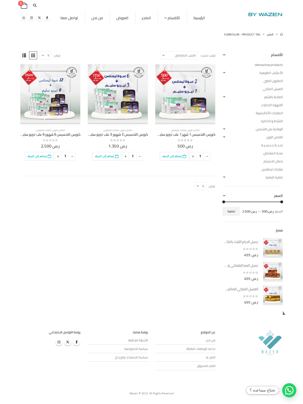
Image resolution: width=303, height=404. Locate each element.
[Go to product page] (185, 94)
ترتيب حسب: (207, 55)
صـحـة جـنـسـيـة (272, 145)
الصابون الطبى (273, 81)
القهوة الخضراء (272, 105)
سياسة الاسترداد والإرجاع (131, 357)
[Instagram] (31, 17)
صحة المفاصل (273, 153)
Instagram (58, 342)
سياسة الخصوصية (136, 349)
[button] (35, 6)
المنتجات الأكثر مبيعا (269, 113)
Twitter (67, 342)
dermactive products (269, 65)
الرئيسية (199, 17)
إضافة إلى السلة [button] (171, 156)
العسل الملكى (273, 89)
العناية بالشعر (273, 97)
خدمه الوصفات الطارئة (200, 349)
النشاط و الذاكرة (272, 121)
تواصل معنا (69, 17)
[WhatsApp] (23, 17)
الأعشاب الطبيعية (271, 73)
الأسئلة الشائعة (138, 340)
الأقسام (174, 17)
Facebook (76, 342)
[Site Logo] (265, 14)
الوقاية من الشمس (269, 129)
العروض (122, 17)
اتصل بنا (210, 357)
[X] (39, 17)
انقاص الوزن (193, 130)
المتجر (146, 17)
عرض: (57, 55)
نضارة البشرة (274, 177)
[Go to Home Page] (281, 34)
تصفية (231, 211)
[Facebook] (47, 17)
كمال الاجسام (273, 161)
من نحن (97, 17)
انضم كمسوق (206, 366)
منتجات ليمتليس (179, 130)
